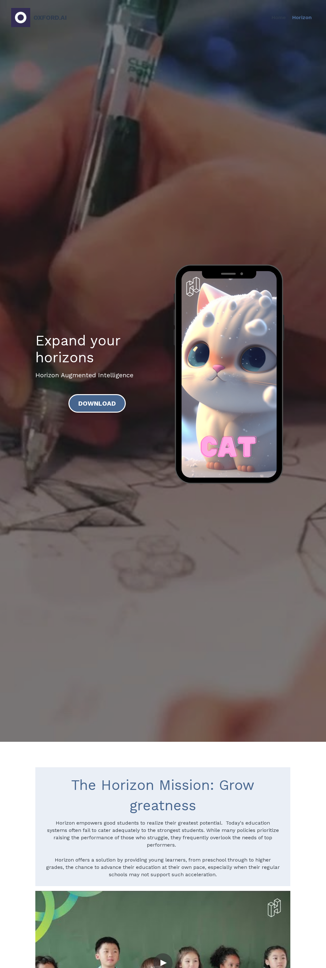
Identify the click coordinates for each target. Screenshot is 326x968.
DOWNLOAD (97, 403)
